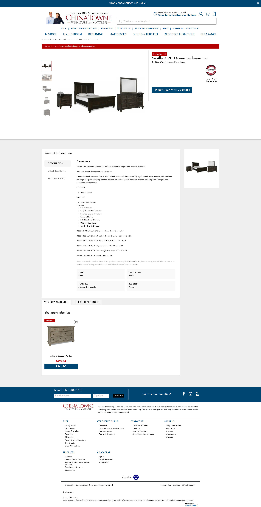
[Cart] (207, 14)
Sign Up (119, 396)
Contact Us (124, 29)
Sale (63, 29)
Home (44, 40)
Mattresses (118, 34)
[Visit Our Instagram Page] (190, 394)
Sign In (101, 457)
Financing (107, 29)
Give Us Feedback (140, 431)
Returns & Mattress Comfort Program (77, 464)
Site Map (176, 485)
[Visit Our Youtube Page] (197, 394)
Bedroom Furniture (179, 34)
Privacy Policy (166, 485)
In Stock (50, 34)
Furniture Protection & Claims (111, 428)
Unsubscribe (70, 470)
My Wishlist (104, 463)
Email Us (136, 428)
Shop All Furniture (72, 446)
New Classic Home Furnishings (170, 62)
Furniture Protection (84, 29)
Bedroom (69, 434)
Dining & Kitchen (145, 34)
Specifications (57, 171)
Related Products (87, 302)
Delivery (68, 457)
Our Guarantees (105, 431)
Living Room (72, 34)
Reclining (95, 34)
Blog (165, 29)
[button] (140, 95)
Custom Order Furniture (75, 460)
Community (171, 434)
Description (55, 163)
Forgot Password (106, 460)
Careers (169, 437)
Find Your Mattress (107, 434)
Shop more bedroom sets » (84, 46)
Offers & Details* (188, 485)
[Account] (200, 14)
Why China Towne (173, 426)
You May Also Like (56, 302)
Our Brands (70, 443)
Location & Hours (140, 426)
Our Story (170, 428)
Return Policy (57, 179)
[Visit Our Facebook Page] (183, 394)
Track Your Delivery (146, 29)
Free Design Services (73, 467)
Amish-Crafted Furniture (75, 440)
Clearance (209, 34)
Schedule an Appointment (143, 434)
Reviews (169, 431)
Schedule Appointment (186, 29)
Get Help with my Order (174, 90)
